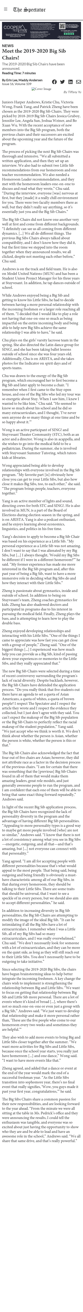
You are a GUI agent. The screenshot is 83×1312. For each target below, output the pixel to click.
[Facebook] (54, 82)
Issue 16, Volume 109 (16, 84)
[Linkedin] (70, 82)
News (8, 46)
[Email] (78, 82)
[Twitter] (62, 82)
